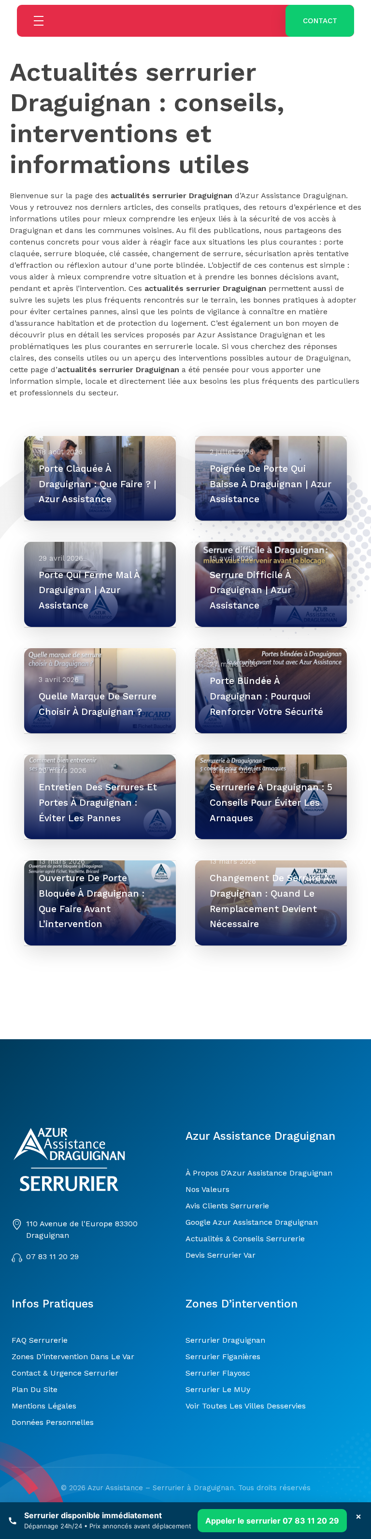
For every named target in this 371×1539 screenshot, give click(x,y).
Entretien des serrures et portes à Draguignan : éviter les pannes (98, 803)
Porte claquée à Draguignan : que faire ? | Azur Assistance (98, 484)
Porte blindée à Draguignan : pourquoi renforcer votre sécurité (266, 696)
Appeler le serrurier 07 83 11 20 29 (272, 1520)
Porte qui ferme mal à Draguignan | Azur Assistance (89, 590)
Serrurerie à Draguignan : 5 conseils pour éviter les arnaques (271, 803)
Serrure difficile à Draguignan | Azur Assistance (250, 590)
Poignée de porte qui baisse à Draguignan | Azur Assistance (270, 484)
